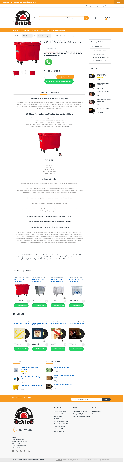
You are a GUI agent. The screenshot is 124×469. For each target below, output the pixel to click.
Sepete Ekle (66, 77)
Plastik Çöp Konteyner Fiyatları (46, 259)
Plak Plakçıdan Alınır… (18, 6)
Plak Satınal (25, 30)
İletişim (43, 30)
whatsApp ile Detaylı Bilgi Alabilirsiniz (60, 81)
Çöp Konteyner (27, 36)
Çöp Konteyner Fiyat (41, 257)
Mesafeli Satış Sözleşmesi (80, 411)
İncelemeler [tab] (55, 92)
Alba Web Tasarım (38, 459)
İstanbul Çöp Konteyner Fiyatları (66, 257)
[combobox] (52, 18)
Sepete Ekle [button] (28, 301)
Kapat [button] (119, 2)
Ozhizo (54, 40)
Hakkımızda (34, 30)
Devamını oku (27, 344)
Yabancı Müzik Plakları (60, 429)
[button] (40, 41)
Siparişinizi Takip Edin (95, 6)
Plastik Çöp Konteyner (44, 36)
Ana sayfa (16, 30)
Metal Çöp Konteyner (100, 54)
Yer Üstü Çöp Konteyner (100, 60)
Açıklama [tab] (43, 92)
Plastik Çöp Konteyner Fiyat (29, 259)
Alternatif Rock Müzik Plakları (62, 421)
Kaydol (106, 399)
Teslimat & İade (96, 414)
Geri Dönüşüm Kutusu (99, 50)
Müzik (15, 321)
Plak (22, 321)
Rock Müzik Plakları (59, 419)
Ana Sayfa (15, 36)
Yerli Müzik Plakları (59, 431)
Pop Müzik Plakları (59, 416)
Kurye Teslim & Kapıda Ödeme (81, 416)
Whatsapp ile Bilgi (22, 305)
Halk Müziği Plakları (59, 414)
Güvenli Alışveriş (96, 411)
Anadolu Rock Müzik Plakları (62, 424)
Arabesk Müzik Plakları (60, 411)
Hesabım (109, 6)
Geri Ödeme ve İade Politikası (56, 30)
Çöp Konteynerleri (52, 257)
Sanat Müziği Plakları (59, 426)
